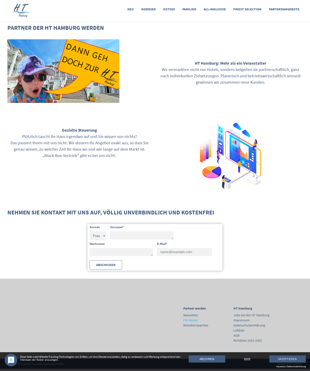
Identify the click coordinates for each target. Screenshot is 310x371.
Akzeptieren (287, 359)
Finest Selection (247, 9)
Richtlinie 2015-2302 (247, 340)
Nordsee (148, 9)
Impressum (241, 320)
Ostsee (169, 9)
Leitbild (238, 330)
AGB (236, 335)
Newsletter (190, 315)
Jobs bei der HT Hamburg (251, 315)
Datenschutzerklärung (249, 325)
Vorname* (117, 227)
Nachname (97, 243)
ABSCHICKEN (106, 265)
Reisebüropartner (196, 325)
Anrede (95, 227)
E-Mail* (162, 243)
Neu (130, 9)
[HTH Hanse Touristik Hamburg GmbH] (32, 10)
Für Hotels (190, 320)
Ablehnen (206, 359)
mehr (247, 358)
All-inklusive (215, 9)
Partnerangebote (284, 9)
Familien (189, 9)
